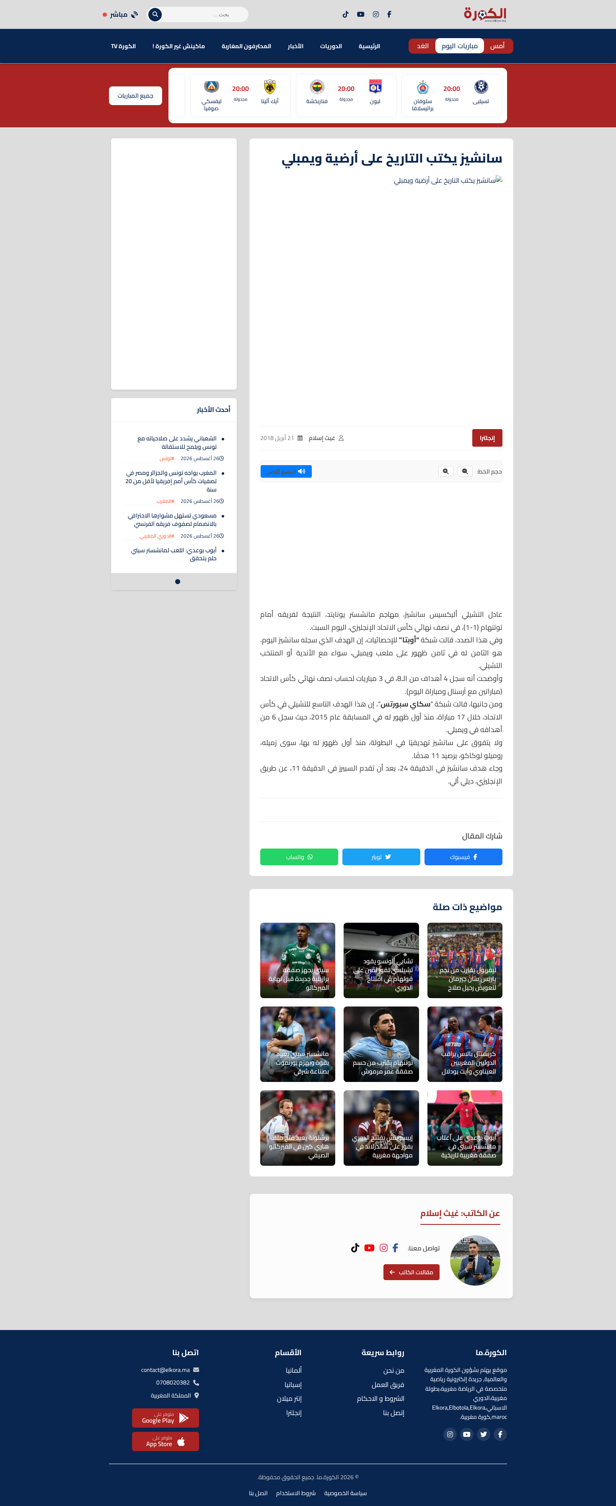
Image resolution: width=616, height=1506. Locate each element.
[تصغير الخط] (465, 471)
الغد (423, 45)
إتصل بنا (393, 1412)
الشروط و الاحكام (380, 1398)
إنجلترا (487, 437)
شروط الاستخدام (296, 1493)
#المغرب (165, 501)
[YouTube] (361, 14)
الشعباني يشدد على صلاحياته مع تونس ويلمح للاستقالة (177, 442)
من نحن (393, 1370)
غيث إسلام (322, 437)
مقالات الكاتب (416, 1272)
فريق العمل (388, 1384)
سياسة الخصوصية (345, 1493)
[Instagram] (376, 14)
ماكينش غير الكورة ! (179, 46)
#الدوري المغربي (157, 536)
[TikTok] (346, 14)
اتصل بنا (258, 1493)
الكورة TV (123, 46)
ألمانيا (294, 1370)
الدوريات (331, 46)
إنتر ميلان (289, 1398)
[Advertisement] (381, 549)
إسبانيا (293, 1384)
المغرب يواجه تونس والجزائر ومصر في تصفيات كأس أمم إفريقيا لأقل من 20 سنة (171, 480)
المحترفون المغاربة (246, 46)
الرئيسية (369, 46)
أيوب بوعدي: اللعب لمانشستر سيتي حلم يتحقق (174, 554)
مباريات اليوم (460, 45)
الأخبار (295, 46)
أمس (497, 45)
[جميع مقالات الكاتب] (475, 1260)
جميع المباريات (135, 95)
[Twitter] (483, 1434)
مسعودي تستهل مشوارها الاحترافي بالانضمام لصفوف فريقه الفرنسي (172, 519)
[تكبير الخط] (445, 471)
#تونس (167, 458)
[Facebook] (389, 14)
